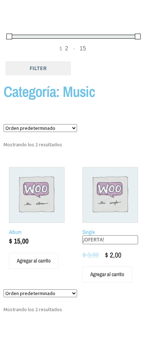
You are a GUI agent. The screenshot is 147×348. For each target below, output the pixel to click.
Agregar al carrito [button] (34, 260)
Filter (38, 68)
